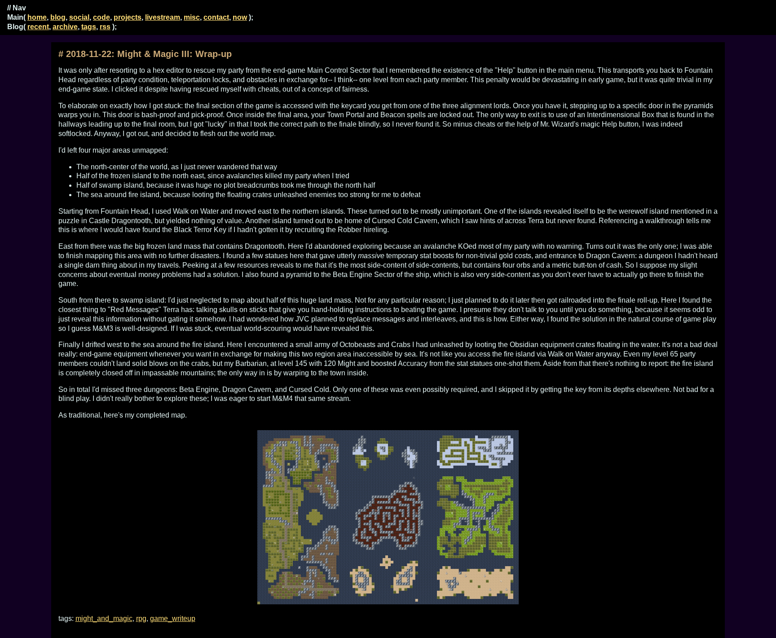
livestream (162, 17)
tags (88, 27)
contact (216, 17)
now (240, 17)
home (37, 17)
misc (192, 17)
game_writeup (172, 618)
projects (127, 17)
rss (105, 27)
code (101, 17)
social (79, 17)
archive (65, 27)
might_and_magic (103, 618)
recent (38, 27)
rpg (141, 618)
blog (58, 17)
